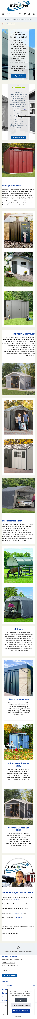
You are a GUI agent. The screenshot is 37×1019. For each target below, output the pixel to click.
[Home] (3, 24)
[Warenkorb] (33, 14)
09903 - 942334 (8, 963)
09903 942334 (18, 913)
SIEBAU (17, 62)
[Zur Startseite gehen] (18, 6)
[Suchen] (20, 14)
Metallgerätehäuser (18, 76)
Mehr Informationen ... (23, 995)
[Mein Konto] (29, 14)
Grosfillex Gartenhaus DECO (18, 829)
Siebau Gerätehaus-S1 (18, 699)
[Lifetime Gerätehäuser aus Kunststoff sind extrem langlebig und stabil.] (18, 417)
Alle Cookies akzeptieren (21, 1011)
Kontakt (7, 1005)
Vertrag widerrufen (9, 975)
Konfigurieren (21, 1000)
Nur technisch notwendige (21, 1005)
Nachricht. (15, 899)
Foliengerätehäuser (18, 137)
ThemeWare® (18, 1016)
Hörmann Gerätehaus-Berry (18, 764)
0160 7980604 (18, 917)
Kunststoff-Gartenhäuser (24, 334)
